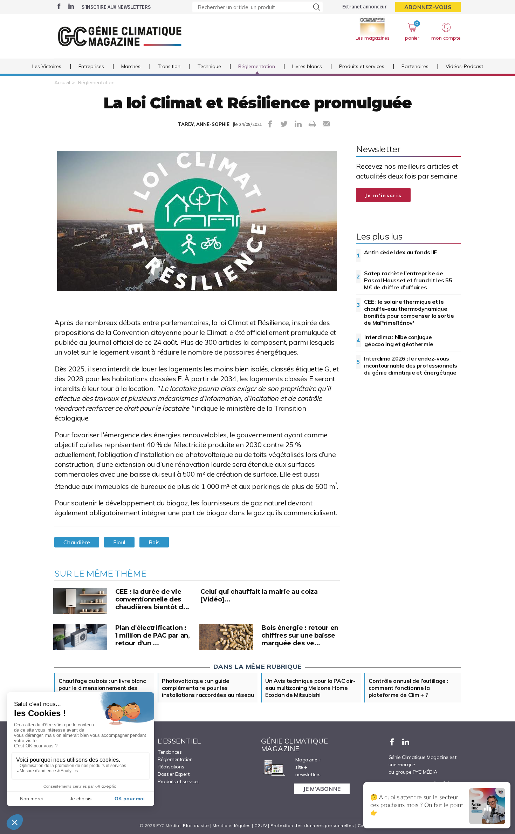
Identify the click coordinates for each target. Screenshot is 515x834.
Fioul (119, 542)
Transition (169, 66)
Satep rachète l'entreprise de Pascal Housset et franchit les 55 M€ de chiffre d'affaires (408, 280)
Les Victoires (46, 66)
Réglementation (256, 66)
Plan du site (196, 825)
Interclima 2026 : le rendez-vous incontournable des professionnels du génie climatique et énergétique (410, 365)
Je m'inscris (383, 195)
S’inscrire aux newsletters (116, 7)
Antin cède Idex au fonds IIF (400, 252)
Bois (154, 542)
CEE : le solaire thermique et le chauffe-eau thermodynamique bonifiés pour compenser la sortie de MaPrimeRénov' (409, 312)
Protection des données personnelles (312, 825)
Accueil (62, 82)
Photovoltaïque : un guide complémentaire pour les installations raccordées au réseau (208, 687)
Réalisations (171, 767)
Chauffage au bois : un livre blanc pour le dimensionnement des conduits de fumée (102, 687)
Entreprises (91, 66)
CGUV (260, 825)
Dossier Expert (173, 774)
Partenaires (414, 66)
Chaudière (76, 542)
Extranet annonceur (364, 6)
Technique (209, 66)
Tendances (169, 752)
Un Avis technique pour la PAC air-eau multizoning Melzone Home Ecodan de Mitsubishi (310, 687)
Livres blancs (307, 66)
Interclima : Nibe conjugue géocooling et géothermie (398, 341)
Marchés (130, 66)
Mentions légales (232, 825)
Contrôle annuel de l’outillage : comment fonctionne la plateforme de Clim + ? (408, 687)
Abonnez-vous (428, 7)
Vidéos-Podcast (464, 66)
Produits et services (361, 66)
